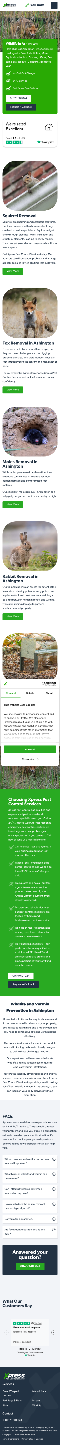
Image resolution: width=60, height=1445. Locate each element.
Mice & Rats (39, 1391)
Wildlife (36, 1405)
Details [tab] (30, 692)
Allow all (30, 749)
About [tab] (49, 692)
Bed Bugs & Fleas (12, 1400)
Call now (37, 5)
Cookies (39, 1439)
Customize (28, 759)
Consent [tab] (11, 692)
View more (13, 271)
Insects (36, 1400)
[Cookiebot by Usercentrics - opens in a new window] (42, 684)
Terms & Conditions (10, 1439)
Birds (5, 1405)
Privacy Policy (27, 1439)
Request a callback (21, 107)
